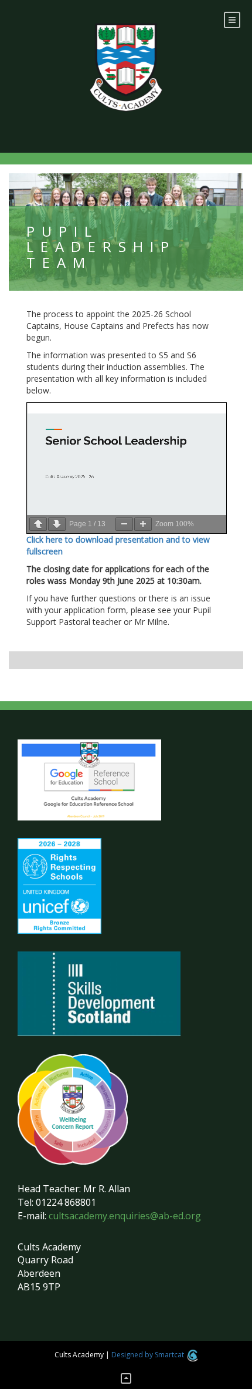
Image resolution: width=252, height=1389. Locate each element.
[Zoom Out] (124, 524)
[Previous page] (38, 524)
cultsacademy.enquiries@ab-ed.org (125, 1215)
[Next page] (57, 524)
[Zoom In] (143, 524)
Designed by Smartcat (148, 1355)
